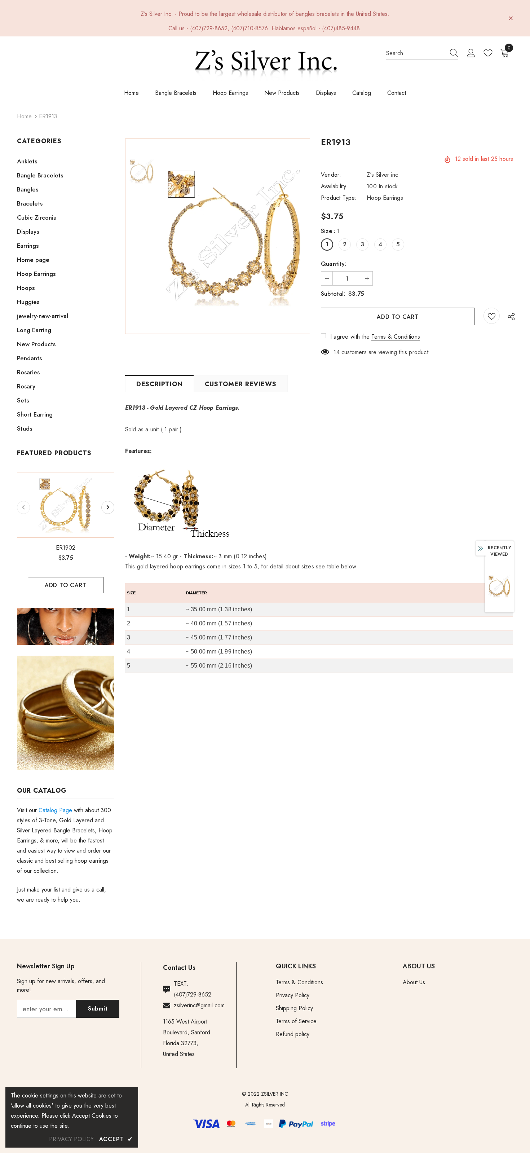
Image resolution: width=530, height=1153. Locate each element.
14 (336, 352)
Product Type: (339, 198)
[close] (510, 17)
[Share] (509, 316)
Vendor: (331, 175)
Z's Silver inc (382, 175)
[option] (65, 532)
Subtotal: (333, 294)
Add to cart (66, 585)
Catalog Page (55, 810)
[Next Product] (107, 507)
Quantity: (333, 264)
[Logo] (265, 64)
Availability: (334, 186)
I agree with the (350, 337)
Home (24, 116)
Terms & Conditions (395, 337)
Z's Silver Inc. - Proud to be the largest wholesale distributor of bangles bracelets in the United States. (265, 14)
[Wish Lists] (491, 316)
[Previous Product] (23, 507)
